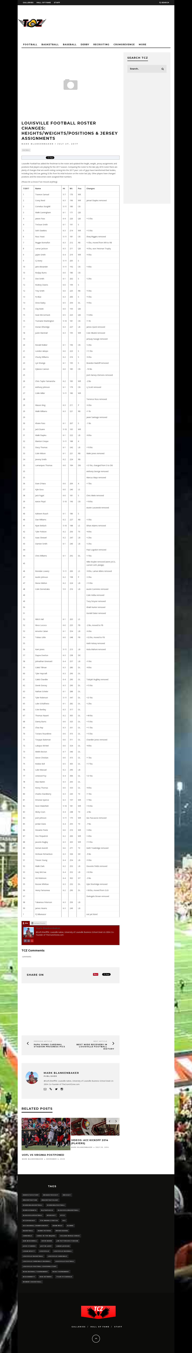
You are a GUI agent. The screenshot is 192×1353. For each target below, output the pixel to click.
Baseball (70, 44)
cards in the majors (46, 1236)
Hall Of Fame (44, 3)
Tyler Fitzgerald (64, 1277)
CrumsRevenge (124, 44)
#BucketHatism (30, 1200)
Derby (85, 44)
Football (30, 44)
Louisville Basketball (33, 1256)
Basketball (50, 44)
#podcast (51, 1215)
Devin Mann (47, 1241)
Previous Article (43, 1041)
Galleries (28, 3)
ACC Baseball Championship (35, 1225)
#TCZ (62, 1215)
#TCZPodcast (29, 1220)
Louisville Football (64, 1261)
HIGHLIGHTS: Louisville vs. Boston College (41, 1156)
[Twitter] (25, 941)
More (142, 44)
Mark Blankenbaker (38, 144)
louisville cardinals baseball (37, 1261)
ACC (64, 1220)
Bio (26, 923)
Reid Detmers (46, 1277)
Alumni (70, 1225)
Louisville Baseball (63, 1251)
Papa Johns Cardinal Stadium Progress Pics (49, 1045)
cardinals (27, 1236)
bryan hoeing (62, 1230)
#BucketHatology (50, 1200)
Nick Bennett (29, 1277)
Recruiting (101, 44)
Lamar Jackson (63, 1246)
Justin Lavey (46, 1246)
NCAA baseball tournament (35, 1271)
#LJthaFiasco (47, 1210)
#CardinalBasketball (32, 1205)
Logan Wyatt (29, 1251)
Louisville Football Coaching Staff (39, 1266)
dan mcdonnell (30, 1241)
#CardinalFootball (56, 1205)
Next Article (100, 1041)
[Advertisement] (126, 23)
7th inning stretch (49, 1220)
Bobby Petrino (44, 1230)
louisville (44, 1251)
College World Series (70, 1236)
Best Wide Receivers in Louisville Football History (95, 1046)
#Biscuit (67, 1195)
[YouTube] (32, 941)
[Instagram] (28, 941)
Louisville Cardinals (57, 1256)
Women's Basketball (32, 1282)
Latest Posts (39, 923)
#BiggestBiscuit (50, 1195)
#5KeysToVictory (31, 1195)
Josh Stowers (29, 1246)
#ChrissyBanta (29, 1210)
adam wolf (57, 1225)
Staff (57, 3)
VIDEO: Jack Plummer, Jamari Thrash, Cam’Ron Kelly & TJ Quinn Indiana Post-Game (93, 1158)
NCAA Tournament (61, 1271)
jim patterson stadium (67, 1241)
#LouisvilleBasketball (68, 1210)
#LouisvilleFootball (32, 1215)
